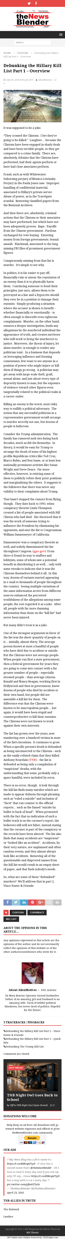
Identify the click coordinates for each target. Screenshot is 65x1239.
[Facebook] (36, 3)
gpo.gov (39, 551)
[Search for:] (32, 42)
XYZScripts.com (50, 1237)
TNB (33, 760)
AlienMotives (45, 80)
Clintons (18, 912)
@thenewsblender (41, 1167)
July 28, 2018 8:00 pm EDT (19, 80)
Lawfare (8, 1216)
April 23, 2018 (15, 1192)
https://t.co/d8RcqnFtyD (21, 1163)
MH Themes (32, 1232)
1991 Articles (48, 990)
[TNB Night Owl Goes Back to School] (32, 1077)
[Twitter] (29, 3)
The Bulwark (11, 1209)
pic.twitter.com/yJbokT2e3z (23, 1184)
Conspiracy (37, 912)
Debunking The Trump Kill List (25, 1046)
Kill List (11, 919)
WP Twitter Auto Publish (18, 1237)
